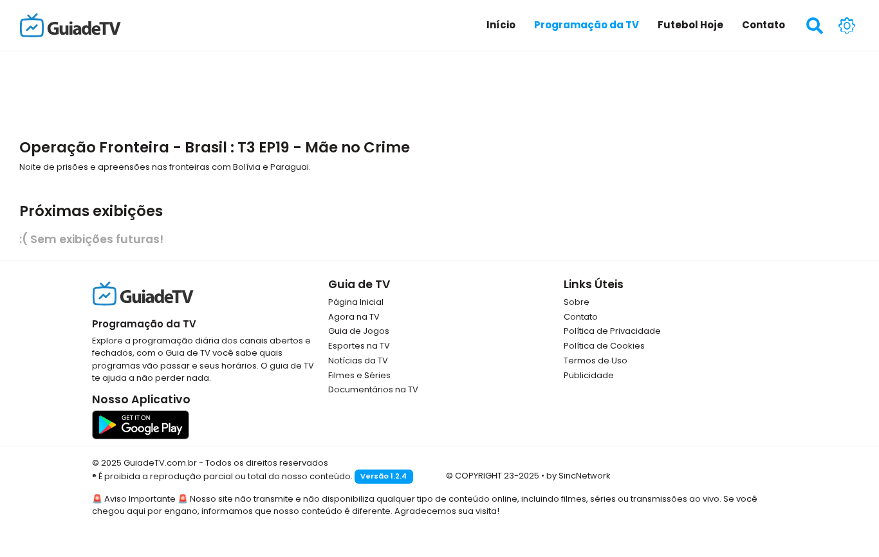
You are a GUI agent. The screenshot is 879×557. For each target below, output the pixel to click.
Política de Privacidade (612, 331)
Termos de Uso (595, 360)
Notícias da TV (358, 360)
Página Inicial (356, 302)
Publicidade (589, 375)
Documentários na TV (373, 389)
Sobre (576, 302)
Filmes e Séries (359, 375)
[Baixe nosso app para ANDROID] (140, 424)
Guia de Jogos (358, 331)
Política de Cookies (604, 346)
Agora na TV (354, 317)
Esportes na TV (359, 346)
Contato (581, 317)
